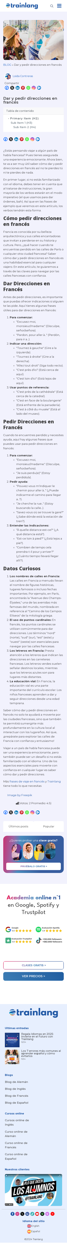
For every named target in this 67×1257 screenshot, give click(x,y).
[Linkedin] (18, 88)
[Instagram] (34, 88)
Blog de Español (16, 1102)
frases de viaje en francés (27, 781)
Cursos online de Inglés (17, 1122)
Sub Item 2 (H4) (24, 127)
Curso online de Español (16, 1156)
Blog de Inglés (15, 1088)
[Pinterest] (23, 88)
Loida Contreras (23, 76)
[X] (12, 88)
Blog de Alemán (16, 1082)
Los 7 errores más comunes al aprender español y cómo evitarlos (41, 1053)
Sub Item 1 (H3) (21, 122)
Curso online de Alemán (16, 1134)
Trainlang (54, 781)
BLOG (7, 64)
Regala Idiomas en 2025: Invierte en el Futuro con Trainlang (37, 1036)
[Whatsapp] (28, 88)
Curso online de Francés (16, 1145)
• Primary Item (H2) (23, 118)
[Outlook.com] (39, 88)
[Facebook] (7, 88)
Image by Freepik (19, 795)
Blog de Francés (16, 1095)
